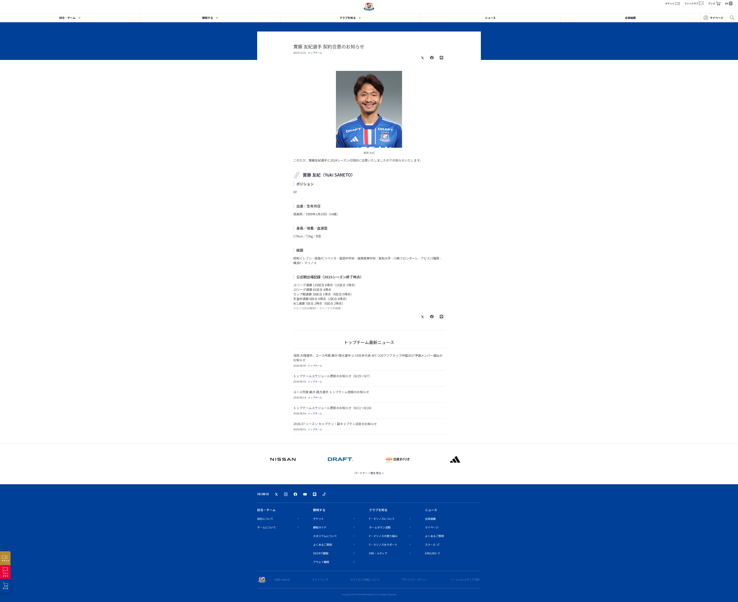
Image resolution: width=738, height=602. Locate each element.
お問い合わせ (282, 579)
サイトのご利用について (365, 579)
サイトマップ (320, 579)
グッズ (711, 3)
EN (726, 3)
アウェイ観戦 (321, 562)
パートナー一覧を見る (368, 473)
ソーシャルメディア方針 (465, 579)
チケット (669, 3)
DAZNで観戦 (320, 553)
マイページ (716, 18)
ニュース (490, 18)
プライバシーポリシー (414, 579)
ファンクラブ (691, 3)
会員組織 (630, 18)
